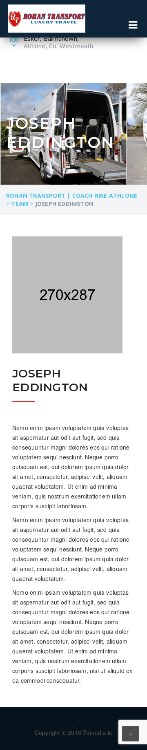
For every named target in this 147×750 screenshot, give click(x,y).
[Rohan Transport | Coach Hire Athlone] (46, 18)
